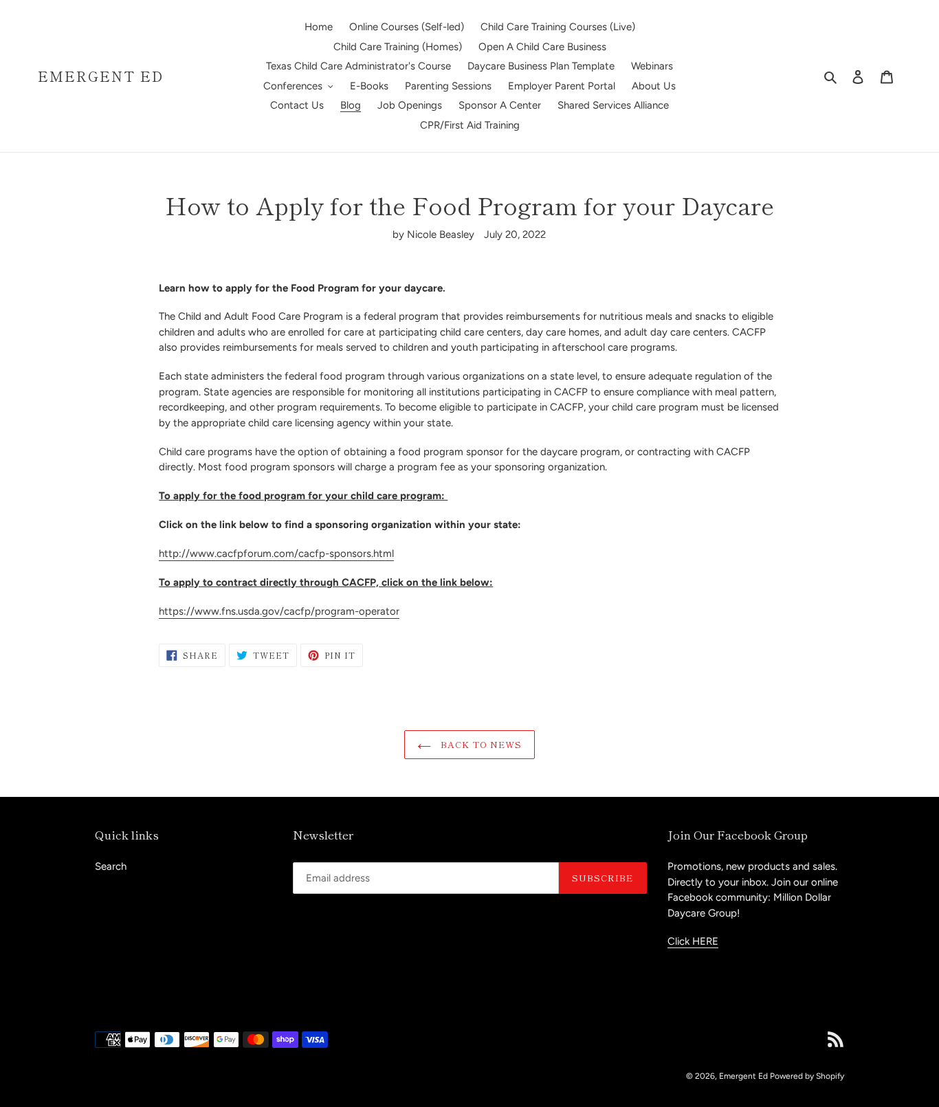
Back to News (480, 744)
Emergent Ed (101, 76)
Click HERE (692, 941)
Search (110, 866)
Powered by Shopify (807, 1076)
